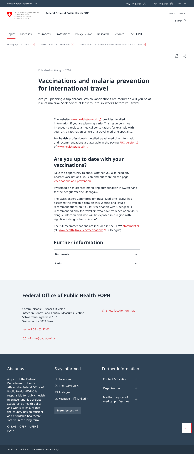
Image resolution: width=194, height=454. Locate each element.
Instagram (65, 392)
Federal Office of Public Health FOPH (68, 13)
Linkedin (82, 398)
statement (129, 226)
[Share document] (185, 56)
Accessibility (52, 449)
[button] (11, 34)
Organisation (111, 388)
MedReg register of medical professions (116, 399)
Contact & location (115, 379)
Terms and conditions (18, 449)
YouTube (64, 398)
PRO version (127, 142)
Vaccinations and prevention (72, 181)
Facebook (65, 379)
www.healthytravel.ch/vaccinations (81, 230)
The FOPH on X (69, 385)
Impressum (38, 449)
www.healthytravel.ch (84, 119)
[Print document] (177, 56)
